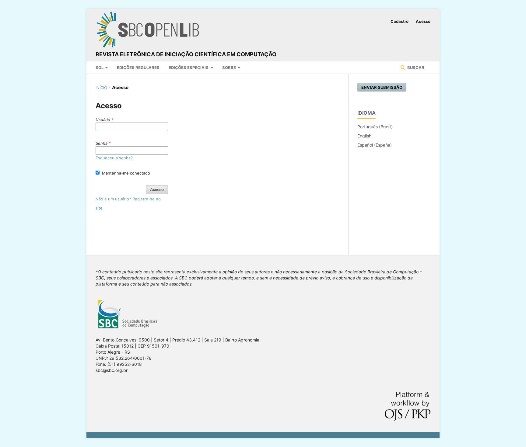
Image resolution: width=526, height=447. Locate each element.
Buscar (415, 67)
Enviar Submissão (381, 87)
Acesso (423, 21)
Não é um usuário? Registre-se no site (128, 203)
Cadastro (400, 21)
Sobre (229, 67)
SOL (100, 67)
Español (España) (374, 144)
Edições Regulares (138, 67)
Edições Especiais (189, 67)
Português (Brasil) (375, 126)
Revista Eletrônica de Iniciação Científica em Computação (186, 54)
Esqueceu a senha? (114, 157)
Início (101, 87)
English (364, 135)
